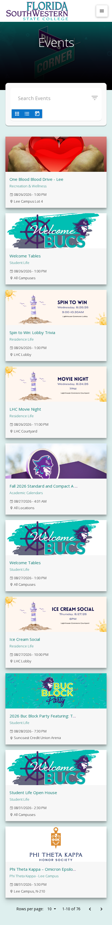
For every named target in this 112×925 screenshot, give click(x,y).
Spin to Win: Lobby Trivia (32, 332)
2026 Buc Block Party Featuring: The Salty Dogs (54, 716)
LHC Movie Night (25, 409)
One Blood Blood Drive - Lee (36, 179)
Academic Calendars (26, 492)
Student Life (19, 262)
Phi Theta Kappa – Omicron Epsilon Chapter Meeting (59, 869)
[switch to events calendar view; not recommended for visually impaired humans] (37, 113)
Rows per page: (34, 908)
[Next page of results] (101, 909)
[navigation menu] (102, 11)
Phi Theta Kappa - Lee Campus (34, 875)
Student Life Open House (33, 792)
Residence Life (22, 339)
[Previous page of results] (90, 909)
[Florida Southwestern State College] (48, 11)
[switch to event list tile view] (17, 113)
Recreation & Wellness (28, 186)
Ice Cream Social (25, 639)
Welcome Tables (25, 256)
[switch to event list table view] (27, 113)
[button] (97, 98)
